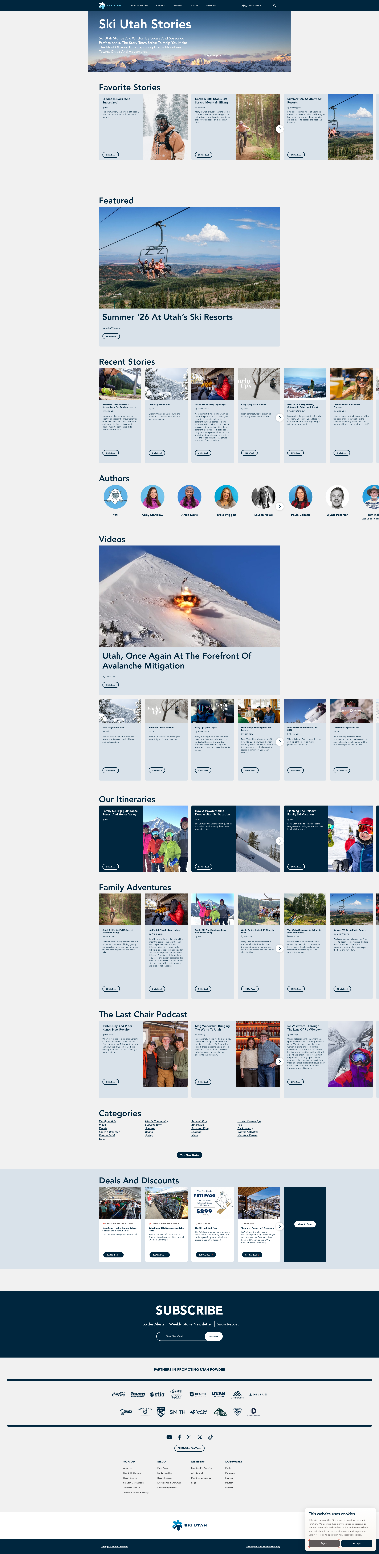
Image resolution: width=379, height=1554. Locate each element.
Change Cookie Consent (114, 1546)
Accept (357, 1543)
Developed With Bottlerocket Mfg (263, 1546)
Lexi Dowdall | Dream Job (346, 727)
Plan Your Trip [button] (139, 5)
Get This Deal (112, 1255)
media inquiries (164, 1473)
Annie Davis (189, 515)
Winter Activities (247, 1132)
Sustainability (153, 1124)
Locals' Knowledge (249, 1121)
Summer (150, 1128)
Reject (324, 1543)
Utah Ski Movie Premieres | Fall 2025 (302, 728)
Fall (239, 1124)
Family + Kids (107, 1121)
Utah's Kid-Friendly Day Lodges (210, 404)
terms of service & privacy (135, 1492)
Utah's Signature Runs (159, 404)
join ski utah (197, 1473)
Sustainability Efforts (166, 1487)
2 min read (295, 1082)
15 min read (296, 989)
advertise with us (131, 1487)
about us (127, 1468)
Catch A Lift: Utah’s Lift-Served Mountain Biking (117, 931)
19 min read (296, 155)
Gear (102, 1139)
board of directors (132, 1473)
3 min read (157, 453)
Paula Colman (300, 515)
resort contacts (164, 1478)
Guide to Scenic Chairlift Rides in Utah (257, 931)
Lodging (196, 1132)
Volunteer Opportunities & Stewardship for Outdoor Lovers (118, 405)
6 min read (110, 453)
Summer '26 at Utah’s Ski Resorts (167, 317)
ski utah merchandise (133, 1482)
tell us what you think (189, 1448)
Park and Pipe (199, 1128)
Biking (149, 1132)
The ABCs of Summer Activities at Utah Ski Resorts (304, 931)
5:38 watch (249, 453)
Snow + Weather (109, 1132)
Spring (149, 1135)
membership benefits (201, 1468)
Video (102, 1124)
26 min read (203, 867)
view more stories (189, 1155)
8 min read (295, 770)
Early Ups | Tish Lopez (206, 727)
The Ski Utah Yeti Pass (206, 1228)
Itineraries (197, 1124)
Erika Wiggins (226, 515)
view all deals (305, 1224)
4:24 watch (342, 770)
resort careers (130, 1478)
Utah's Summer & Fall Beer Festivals (347, 405)
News (194, 1135)
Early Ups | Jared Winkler (253, 404)
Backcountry (245, 1128)
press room (162, 1468)
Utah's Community (156, 1121)
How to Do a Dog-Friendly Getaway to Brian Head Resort (302, 405)
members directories (201, 1478)
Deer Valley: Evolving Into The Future (256, 728)
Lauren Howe (263, 515)
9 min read (110, 685)
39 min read (250, 770)
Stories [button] (178, 5)
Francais (229, 1478)
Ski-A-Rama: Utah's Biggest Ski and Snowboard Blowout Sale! (119, 1229)
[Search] (274, 5)
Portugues (230, 1473)
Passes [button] (194, 5)
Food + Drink (107, 1135)
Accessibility (199, 1121)
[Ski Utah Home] (110, 5)
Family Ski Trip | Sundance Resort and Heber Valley (211, 931)
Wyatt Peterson (337, 515)
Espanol (229, 1487)
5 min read (110, 155)
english (228, 1468)
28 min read (203, 155)
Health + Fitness (247, 1135)
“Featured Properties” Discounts (257, 1228)
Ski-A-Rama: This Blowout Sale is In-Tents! (166, 1229)
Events (103, 1128)
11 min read (250, 989)
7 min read (342, 453)
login (193, 1482)
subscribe (213, 1336)
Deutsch (229, 1482)
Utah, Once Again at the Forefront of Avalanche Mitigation (176, 661)
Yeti (115, 515)
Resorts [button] (161, 5)
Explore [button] (211, 5)
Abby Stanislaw (152, 515)
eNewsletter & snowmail (169, 1482)
